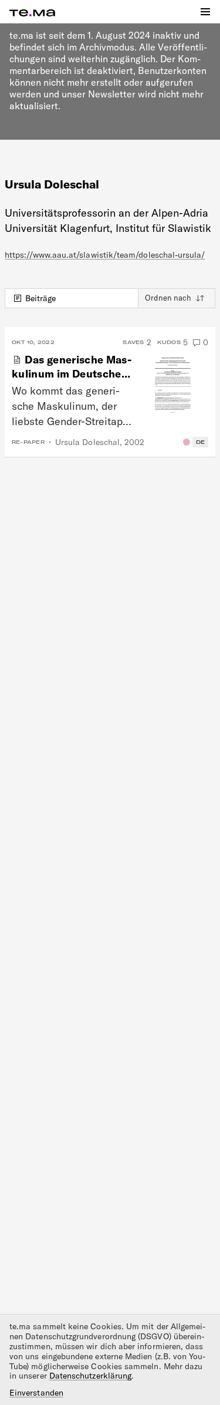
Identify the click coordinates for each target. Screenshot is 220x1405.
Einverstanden (36, 1393)
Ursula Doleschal (87, 442)
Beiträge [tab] (40, 298)
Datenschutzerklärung (90, 1375)
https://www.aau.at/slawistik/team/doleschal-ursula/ (105, 255)
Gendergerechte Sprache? (186, 442)
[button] (205, 11)
